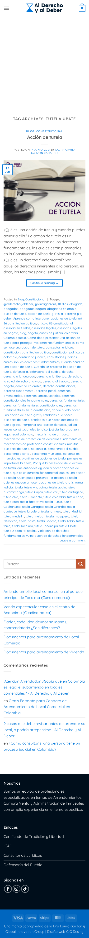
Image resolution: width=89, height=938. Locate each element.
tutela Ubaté (68, 526)
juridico (42, 429)
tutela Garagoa (33, 506)
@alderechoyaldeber (18, 304)
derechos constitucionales (41, 395)
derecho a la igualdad (19, 376)
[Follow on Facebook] (8, 889)
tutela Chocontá (31, 497)
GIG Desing (75, 932)
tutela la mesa (51, 511)
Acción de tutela (44, 137)
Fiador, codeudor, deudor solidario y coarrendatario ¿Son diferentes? (35, 624)
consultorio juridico (32, 357)
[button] (6, 8)
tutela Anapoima (36, 487)
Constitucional (49, 131)
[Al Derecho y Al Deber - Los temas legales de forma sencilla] (44, 8)
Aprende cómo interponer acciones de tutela (45, 318)
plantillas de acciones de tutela (44, 458)
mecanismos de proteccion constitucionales (35, 444)
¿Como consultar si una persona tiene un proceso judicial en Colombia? (42, 746)
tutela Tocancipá (46, 526)
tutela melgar (35, 516)
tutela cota (11, 502)
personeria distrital (17, 453)
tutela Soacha (46, 521)
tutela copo (75, 497)
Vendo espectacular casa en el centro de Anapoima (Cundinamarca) (39, 609)
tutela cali (51, 492)
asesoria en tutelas (17, 328)
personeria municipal (46, 453)
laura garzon (69, 429)
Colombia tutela (15, 338)
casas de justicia (51, 333)
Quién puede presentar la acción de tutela (47, 477)
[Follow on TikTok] (25, 889)
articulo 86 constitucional (55, 323)
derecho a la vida (28, 381)
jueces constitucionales (20, 429)
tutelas (31, 530)
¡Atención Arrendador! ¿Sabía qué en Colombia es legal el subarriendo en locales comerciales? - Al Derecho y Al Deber (44, 687)
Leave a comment (72, 540)
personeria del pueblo (63, 449)
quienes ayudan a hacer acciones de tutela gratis (39, 482)
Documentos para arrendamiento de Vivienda (44, 652)
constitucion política (36, 352)
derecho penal (46, 391)
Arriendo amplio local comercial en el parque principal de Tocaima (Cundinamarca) (43, 594)
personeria (38, 449)
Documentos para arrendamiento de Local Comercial (41, 640)
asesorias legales (44, 328)
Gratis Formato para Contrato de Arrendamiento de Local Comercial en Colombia (37, 706)
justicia (54, 429)
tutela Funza (53, 502)
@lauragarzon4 (45, 304)
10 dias (63, 304)
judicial (73, 424)
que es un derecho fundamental (35, 473)
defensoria (20, 371)
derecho (68, 371)
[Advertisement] (44, 63)
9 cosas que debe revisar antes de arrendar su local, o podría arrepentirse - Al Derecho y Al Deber (44, 729)
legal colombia (22, 434)
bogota (33, 333)
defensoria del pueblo (45, 371)
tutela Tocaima (22, 526)
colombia (71, 333)
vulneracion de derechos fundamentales (54, 535)
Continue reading (44, 283)
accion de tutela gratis (44, 313)
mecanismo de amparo (51, 434)
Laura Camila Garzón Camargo (53, 151)
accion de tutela (15, 313)
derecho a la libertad (51, 376)
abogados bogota (33, 309)
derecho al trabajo (56, 381)
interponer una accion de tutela (44, 424)
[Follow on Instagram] (16, 889)
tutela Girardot (55, 506)
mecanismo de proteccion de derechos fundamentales (42, 439)
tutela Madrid (72, 511)
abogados (11, 309)
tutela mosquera (57, 516)
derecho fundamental (19, 391)
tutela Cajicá (34, 492)
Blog (30, 131)
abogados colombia (61, 309)
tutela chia (11, 497)
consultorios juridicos (62, 357)
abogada (76, 304)
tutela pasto (27, 521)
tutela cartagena (71, 492)
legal (7, 434)
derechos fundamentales (67, 400)
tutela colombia (54, 497)
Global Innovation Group (24, 932)
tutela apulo (57, 487)
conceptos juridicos (59, 347)
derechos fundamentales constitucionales (33, 405)
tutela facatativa (32, 502)
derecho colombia (28, 386)
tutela (19, 487)
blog (23, 333)
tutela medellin (14, 516)
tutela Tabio (66, 521)
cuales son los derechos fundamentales (32, 362)
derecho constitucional (59, 386)
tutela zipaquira (15, 530)
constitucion (12, 352)
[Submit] (80, 564)
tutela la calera (29, 511)
